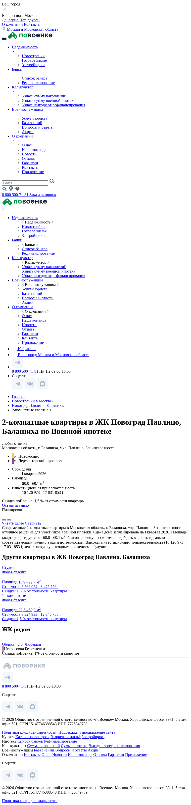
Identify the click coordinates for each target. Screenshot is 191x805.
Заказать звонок (42, 195)
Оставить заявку (16, 505)
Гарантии (30, 163)
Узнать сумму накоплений (44, 96)
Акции (28, 132)
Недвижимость (25, 47)
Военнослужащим (27, 109)
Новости (29, 154)
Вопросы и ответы (37, 127)
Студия (8, 567)
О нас (27, 145)
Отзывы (29, 158)
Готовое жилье (34, 60)
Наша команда (34, 149)
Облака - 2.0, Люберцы (21, 644)
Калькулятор (22, 87)
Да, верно (10, 20)
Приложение (33, 172)
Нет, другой (29, 20)
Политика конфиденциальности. (30, 732)
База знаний (32, 123)
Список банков (35, 78)
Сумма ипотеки (74, 746)
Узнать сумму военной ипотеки (49, 100)
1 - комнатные (14, 595)
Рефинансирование (38, 83)
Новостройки (33, 56)
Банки (17, 69)
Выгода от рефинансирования (114, 746)
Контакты (32, 24)
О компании (13, 24)
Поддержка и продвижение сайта (86, 732)
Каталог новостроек (32, 737)
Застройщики (33, 65)
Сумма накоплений (43, 746)
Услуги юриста (34, 118)
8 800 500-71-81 (15, 195)
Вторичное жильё (65, 737)
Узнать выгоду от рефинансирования (53, 105)
